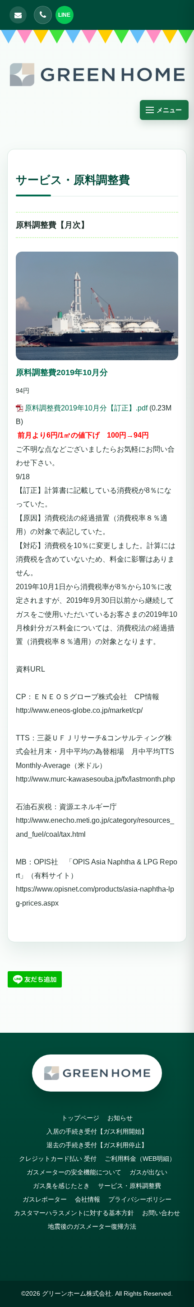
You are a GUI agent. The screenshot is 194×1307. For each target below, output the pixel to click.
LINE (64, 15)
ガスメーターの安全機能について (74, 1172)
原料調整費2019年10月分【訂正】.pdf (86, 408)
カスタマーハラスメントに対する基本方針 (74, 1212)
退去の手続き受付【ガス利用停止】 (100, 1145)
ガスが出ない (148, 1172)
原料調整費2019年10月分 (62, 372)
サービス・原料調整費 (129, 1185)
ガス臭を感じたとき (61, 1185)
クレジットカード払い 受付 (58, 1158)
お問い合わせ (161, 1212)
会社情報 (87, 1199)
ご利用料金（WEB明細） (140, 1158)
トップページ (80, 1117)
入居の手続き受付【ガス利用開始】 (100, 1131)
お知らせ (120, 1117)
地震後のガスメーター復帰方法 (92, 1226)
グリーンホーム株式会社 (76, 1293)
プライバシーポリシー (139, 1199)
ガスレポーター (45, 1199)
